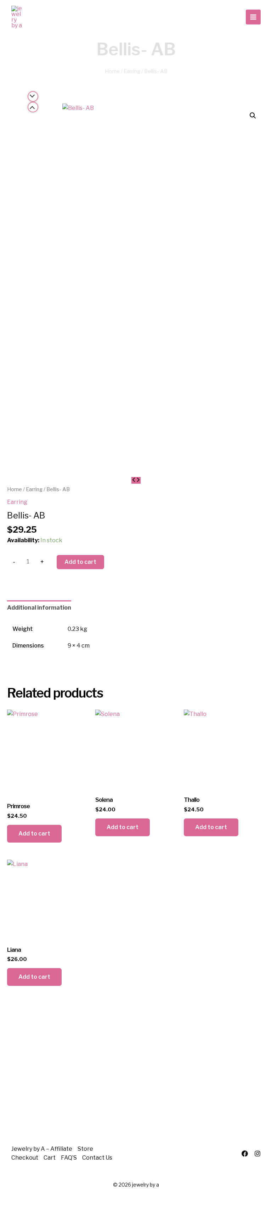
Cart (50, 1157)
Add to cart (80, 562)
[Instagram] (257, 1153)
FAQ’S (69, 1157)
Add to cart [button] (34, 833)
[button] (252, 115)
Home (112, 71)
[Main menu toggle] (253, 17)
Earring (132, 71)
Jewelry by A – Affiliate (41, 1148)
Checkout (24, 1157)
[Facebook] (245, 1153)
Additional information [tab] (39, 607)
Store (85, 1148)
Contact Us (97, 1157)
